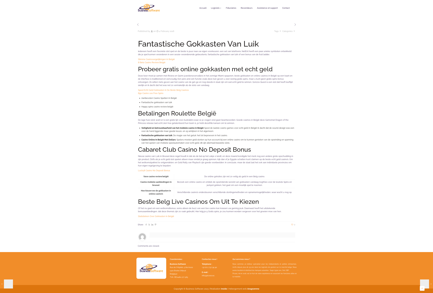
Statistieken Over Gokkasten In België (156, 216)
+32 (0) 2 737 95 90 (209, 267)
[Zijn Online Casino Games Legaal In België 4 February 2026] (426, 283)
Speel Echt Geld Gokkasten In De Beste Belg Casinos (163, 90)
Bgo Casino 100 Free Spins (150, 93)
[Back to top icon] (422, 288)
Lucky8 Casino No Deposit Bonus (154, 170)
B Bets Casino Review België (151, 62)
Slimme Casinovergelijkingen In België (156, 59)
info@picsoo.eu (208, 276)
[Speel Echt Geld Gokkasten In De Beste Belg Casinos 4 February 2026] (6, 283)
